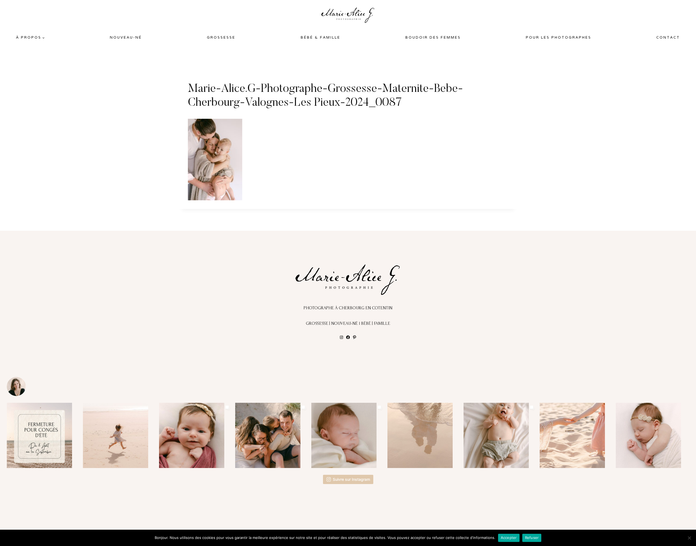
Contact (668, 37)
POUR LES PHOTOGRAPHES (558, 37)
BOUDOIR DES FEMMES (433, 37)
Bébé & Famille (320, 37)
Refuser (532, 537)
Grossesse (221, 37)
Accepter (509, 537)
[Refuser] (689, 538)
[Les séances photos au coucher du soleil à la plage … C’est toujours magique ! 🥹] (424, 435)
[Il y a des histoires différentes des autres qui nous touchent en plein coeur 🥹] (195, 435)
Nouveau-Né (126, 37)
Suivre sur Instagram (351, 479)
